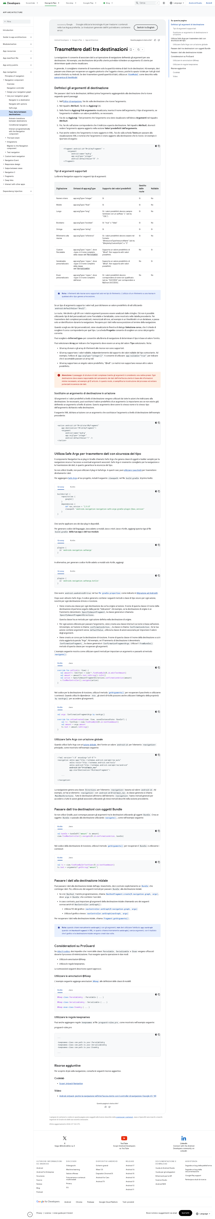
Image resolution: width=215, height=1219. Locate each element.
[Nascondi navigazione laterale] (29, 1214)
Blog (108, 3)
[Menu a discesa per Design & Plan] (59, 3)
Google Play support (193, 1175)
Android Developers (61, 40)
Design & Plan (50, 3)
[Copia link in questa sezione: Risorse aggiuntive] (83, 1065)
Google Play (88, 3)
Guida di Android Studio (165, 1168)
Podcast (39, 1192)
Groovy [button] (60, 487)
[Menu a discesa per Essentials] (38, 3)
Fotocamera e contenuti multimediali (75, 1178)
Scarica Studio (161, 1180)
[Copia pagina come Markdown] (138, 49)
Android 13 (130, 1181)
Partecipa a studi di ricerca (195, 1179)
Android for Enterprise (45, 1172)
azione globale (89, 745)
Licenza (48, 1213)
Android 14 (130, 1177)
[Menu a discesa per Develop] (76, 3)
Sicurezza (40, 1176)
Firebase (90, 1202)
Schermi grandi (102, 1165)
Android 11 (130, 1189)
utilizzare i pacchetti (133, 470)
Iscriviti (185, 1213)
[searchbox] (16, 22)
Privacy (69, 1183)
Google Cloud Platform (108, 1202)
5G (67, 1187)
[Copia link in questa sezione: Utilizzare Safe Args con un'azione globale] (105, 739)
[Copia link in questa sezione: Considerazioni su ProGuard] (97, 946)
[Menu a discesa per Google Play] (96, 3)
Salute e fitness (72, 1173)
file (109, 593)
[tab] (60, 487)
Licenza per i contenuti (124, 1117)
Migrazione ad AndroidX (147, 593)
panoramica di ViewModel (65, 77)
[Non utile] (159, 40)
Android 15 (130, 1173)
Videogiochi (71, 1165)
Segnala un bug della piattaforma (198, 1165)
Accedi (209, 3)
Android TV (100, 1181)
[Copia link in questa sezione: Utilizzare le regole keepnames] (92, 1017)
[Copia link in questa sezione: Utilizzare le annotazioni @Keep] (93, 976)
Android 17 (130, 1165)
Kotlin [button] (72, 487)
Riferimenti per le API (164, 1176)
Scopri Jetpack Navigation (71, 1083)
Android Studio (195, 3)
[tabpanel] (107, 504)
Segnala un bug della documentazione (193, 1170)
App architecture (13, 12)
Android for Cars (102, 1177)
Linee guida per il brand (63, 1213)
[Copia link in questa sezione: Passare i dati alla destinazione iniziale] (110, 880)
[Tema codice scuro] (156, 145)
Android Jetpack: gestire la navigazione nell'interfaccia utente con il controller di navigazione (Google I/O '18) (107, 1096)
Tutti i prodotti (128, 1202)
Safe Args (72, 478)
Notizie (39, 1184)
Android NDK (161, 1184)
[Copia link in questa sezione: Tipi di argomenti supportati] (89, 171)
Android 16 (130, 1169)
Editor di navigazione (72, 101)
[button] (14, 37)
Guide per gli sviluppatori (165, 1172)
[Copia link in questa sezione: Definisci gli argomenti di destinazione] (110, 88)
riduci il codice (63, 951)
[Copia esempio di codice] (159, 145)
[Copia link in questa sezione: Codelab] (66, 1078)
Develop (69, 3)
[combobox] (147, 3)
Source (39, 1180)
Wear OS (99, 1169)
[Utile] (155, 40)
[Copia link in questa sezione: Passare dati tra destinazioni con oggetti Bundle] (124, 809)
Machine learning (73, 1169)
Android (39, 1168)
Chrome (79, 1202)
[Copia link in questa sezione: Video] (63, 1090)
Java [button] (71, 663)
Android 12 (130, 1185)
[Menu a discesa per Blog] (113, 3)
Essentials (30, 3)
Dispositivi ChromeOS (104, 1173)
